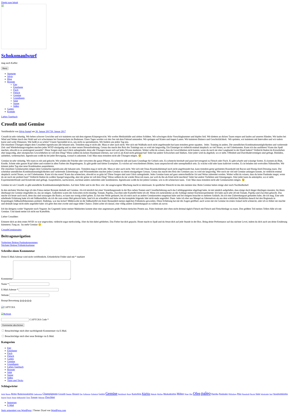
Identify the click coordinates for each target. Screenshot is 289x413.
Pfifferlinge (232, 394)
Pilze (239, 394)
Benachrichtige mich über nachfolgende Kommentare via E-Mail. (36, 330)
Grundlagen (19, 98)
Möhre (180, 393)
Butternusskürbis (25, 394)
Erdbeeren (86, 394)
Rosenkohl (246, 394)
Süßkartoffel (21, 397)
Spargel (3, 397)
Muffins (160, 394)
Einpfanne (18, 87)
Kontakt (11, 111)
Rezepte (11, 81)
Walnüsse (41, 397)
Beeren (8, 394)
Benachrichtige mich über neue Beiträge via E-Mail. (29, 336)
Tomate (34, 397)
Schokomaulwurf (19, 55)
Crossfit (5, 229)
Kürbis (146, 393)
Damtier (69, 394)
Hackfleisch (122, 394)
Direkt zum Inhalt (9, 2)
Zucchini (50, 397)
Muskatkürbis (169, 394)
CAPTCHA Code (38, 319)
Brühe (14, 394)
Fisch (15, 90)
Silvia (10, 76)
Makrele (154, 394)
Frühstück (94, 394)
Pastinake (223, 394)
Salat (15, 100)
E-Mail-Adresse (9, 289)
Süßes (16, 106)
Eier (15, 84)
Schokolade (265, 394)
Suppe (16, 103)
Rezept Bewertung (10, 300)
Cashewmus (38, 394)
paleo (19, 229)
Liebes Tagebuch (9, 116)
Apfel (3, 394)
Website (5, 295)
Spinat (14, 397)
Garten (10, 109)
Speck (9, 397)
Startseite (11, 73)
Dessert (75, 394)
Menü (4, 68)
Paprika (214, 394)
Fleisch (16, 92)
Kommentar (6, 278)
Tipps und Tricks (15, 380)
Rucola (252, 394)
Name (5, 284)
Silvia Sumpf (25, 131)
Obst (190, 394)
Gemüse (17, 95)
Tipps (28, 397)
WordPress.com (58, 410)
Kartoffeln (136, 394)
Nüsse (187, 394)
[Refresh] (6, 314)
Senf (271, 394)
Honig (129, 394)
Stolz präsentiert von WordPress (16, 410)
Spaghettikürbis (280, 394)
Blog (9, 79)
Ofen (196, 393)
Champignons (50, 393)
